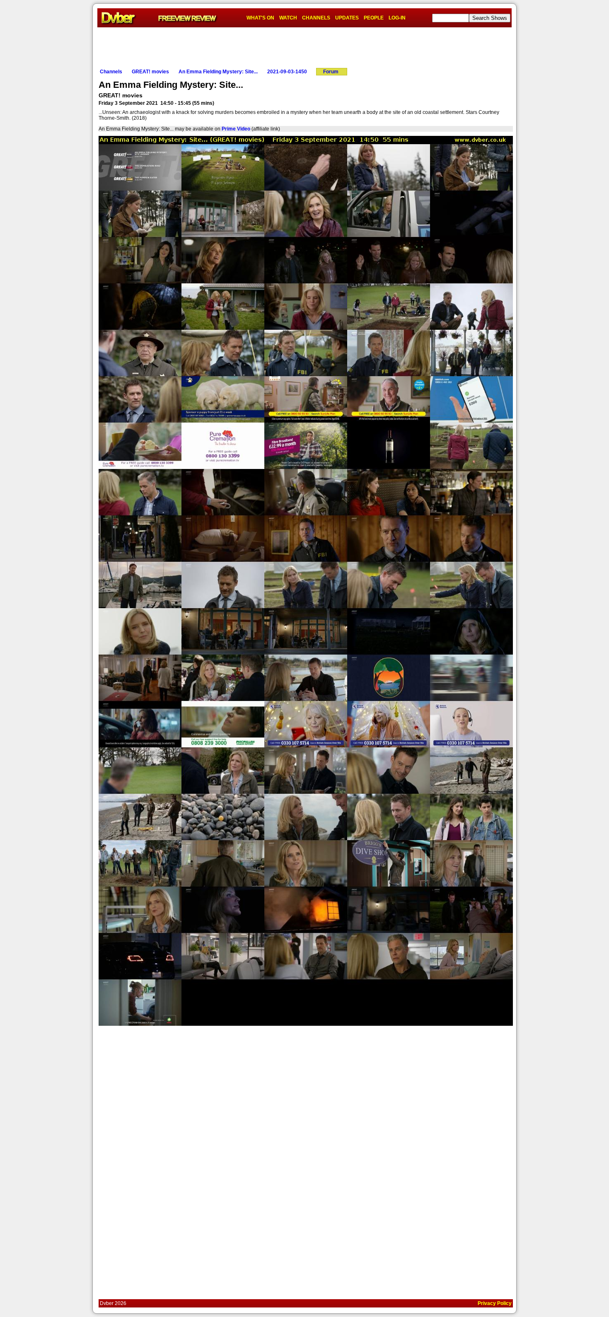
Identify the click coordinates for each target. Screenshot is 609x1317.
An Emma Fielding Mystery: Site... (218, 72)
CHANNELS (316, 18)
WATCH (288, 18)
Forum (330, 72)
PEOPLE (374, 18)
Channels (111, 72)
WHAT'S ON (260, 18)
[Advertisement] (304, 46)
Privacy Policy (495, 1303)
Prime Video (236, 129)
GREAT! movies (150, 72)
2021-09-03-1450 (287, 72)
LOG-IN (397, 18)
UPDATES (347, 18)
